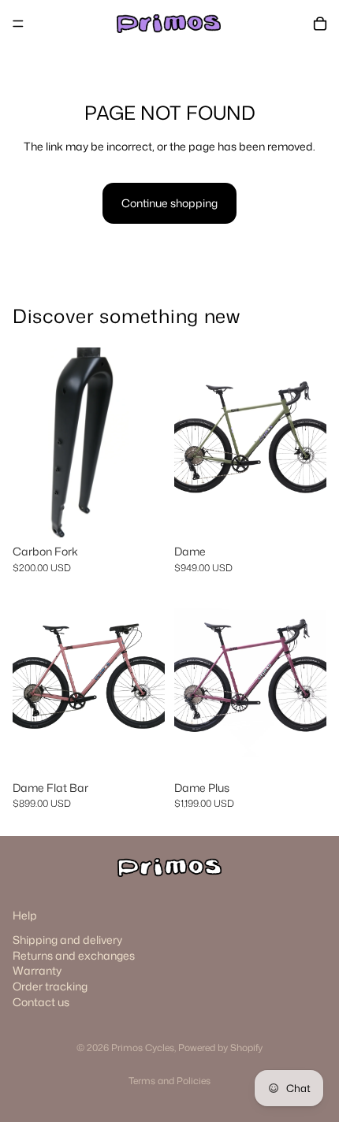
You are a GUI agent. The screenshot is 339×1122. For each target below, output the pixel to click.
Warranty (37, 970)
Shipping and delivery (67, 939)
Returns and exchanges (74, 955)
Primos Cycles (142, 1047)
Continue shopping (169, 202)
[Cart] (320, 23)
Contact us (41, 1001)
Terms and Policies (169, 1080)
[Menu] (18, 24)
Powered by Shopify (220, 1047)
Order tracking (50, 986)
